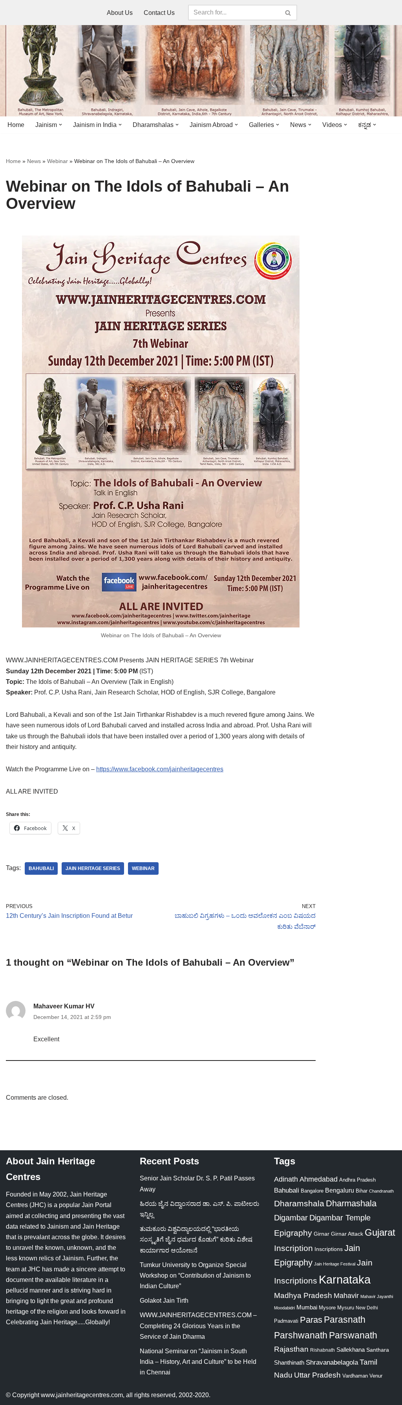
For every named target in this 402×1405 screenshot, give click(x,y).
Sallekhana (350, 1349)
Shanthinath (289, 1363)
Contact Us (159, 12)
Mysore (327, 1308)
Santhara (377, 1350)
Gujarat (380, 1232)
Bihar (361, 1191)
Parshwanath (300, 1335)
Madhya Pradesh (303, 1295)
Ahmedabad (319, 1179)
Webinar (57, 161)
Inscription (293, 1248)
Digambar (291, 1217)
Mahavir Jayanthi (376, 1296)
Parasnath (344, 1320)
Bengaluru (339, 1190)
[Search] (288, 12)
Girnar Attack (347, 1234)
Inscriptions (328, 1249)
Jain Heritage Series (93, 868)
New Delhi (367, 1308)
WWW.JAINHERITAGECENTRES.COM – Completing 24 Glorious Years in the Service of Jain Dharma (198, 1326)
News (34, 161)
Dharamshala (299, 1203)
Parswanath (353, 1335)
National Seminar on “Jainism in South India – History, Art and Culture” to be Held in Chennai (198, 1362)
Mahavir (346, 1295)
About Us (120, 12)
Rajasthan (291, 1349)
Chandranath (381, 1191)
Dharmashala (351, 1203)
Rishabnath (322, 1350)
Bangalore (312, 1191)
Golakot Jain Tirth (164, 1300)
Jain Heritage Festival (334, 1264)
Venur (375, 1376)
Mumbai (306, 1307)
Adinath (286, 1179)
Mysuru (345, 1308)
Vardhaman (355, 1376)
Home (15, 124)
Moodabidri (284, 1307)
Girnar (321, 1234)
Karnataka (345, 1279)
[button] (60, 124)
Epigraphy (293, 1233)
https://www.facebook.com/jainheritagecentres (159, 769)
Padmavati (286, 1321)
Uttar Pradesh (317, 1375)
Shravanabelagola (332, 1362)
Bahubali (41, 868)
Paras (311, 1320)
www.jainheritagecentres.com (82, 1395)
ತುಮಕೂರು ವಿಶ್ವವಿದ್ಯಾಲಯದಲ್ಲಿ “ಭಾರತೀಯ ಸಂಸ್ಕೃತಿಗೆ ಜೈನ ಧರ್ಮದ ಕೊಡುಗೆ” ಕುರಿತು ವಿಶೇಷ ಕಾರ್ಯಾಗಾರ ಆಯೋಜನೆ (196, 1239)
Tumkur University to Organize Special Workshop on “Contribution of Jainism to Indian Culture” (195, 1275)
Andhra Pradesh (357, 1180)
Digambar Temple (340, 1217)
